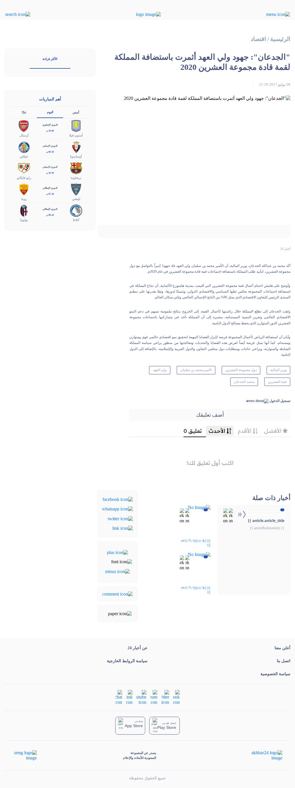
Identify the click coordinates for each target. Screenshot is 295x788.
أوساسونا (76, 156)
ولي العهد (160, 370)
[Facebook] (118, 499)
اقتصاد (258, 39)
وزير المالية (278, 370)
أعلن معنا (282, 648)
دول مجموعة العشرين (241, 370)
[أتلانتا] (76, 209)
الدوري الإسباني (50, 146)
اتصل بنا (283, 661)
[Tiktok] (129, 696)
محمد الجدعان (244, 382)
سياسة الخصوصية (275, 674)
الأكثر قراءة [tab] (50, 59)
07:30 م (50, 194)
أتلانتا (76, 220)
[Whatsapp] (117, 508)
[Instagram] (153, 696)
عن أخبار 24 (138, 648)
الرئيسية (280, 39)
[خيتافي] (24, 146)
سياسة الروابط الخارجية (127, 661)
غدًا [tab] (24, 112)
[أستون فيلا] (76, 125)
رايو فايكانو (24, 177)
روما (24, 199)
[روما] (24, 188)
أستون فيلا (76, 135)
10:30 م (50, 173)
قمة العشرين (277, 382)
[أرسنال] (24, 125)
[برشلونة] (76, 167)
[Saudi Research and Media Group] (25, 755)
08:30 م (50, 152)
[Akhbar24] (262, 755)
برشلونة (76, 177)
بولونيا (24, 220)
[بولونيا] (24, 209)
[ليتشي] (76, 188)
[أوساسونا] (76, 146)
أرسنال (24, 135)
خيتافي (24, 156)
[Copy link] (122, 527)
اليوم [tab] (50, 112)
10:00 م (50, 131)
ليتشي (76, 199)
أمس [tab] (76, 112)
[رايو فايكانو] (24, 167)
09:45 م (50, 215)
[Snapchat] (118, 696)
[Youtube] (141, 696)
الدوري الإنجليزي (50, 124)
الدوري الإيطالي (50, 188)
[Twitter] (120, 518)
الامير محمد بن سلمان (196, 370)
